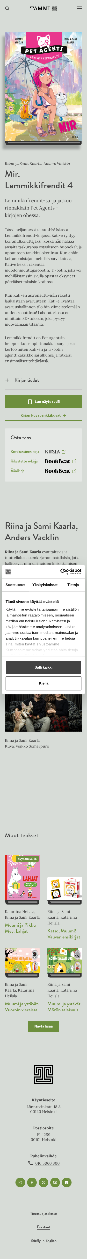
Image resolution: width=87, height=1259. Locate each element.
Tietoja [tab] (73, 585)
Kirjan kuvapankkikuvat (41, 415)
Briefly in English (43, 1240)
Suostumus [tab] (15, 585)
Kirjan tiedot (26, 380)
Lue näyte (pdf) (47, 403)
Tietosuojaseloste (43, 1213)
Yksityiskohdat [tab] (45, 585)
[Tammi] (43, 8)
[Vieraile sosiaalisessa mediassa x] (43, 1182)
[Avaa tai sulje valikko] (80, 8)
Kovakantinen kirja (25, 452)
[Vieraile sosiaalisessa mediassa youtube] (55, 1182)
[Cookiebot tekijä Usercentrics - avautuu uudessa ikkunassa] (61, 571)
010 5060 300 (47, 1163)
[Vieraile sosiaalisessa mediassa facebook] (32, 1182)
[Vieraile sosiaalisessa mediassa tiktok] (67, 1182)
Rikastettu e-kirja (24, 462)
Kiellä (43, 683)
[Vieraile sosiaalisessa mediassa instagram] (20, 1182)
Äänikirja (17, 472)
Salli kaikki (43, 667)
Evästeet (43, 1227)
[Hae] (7, 8)
